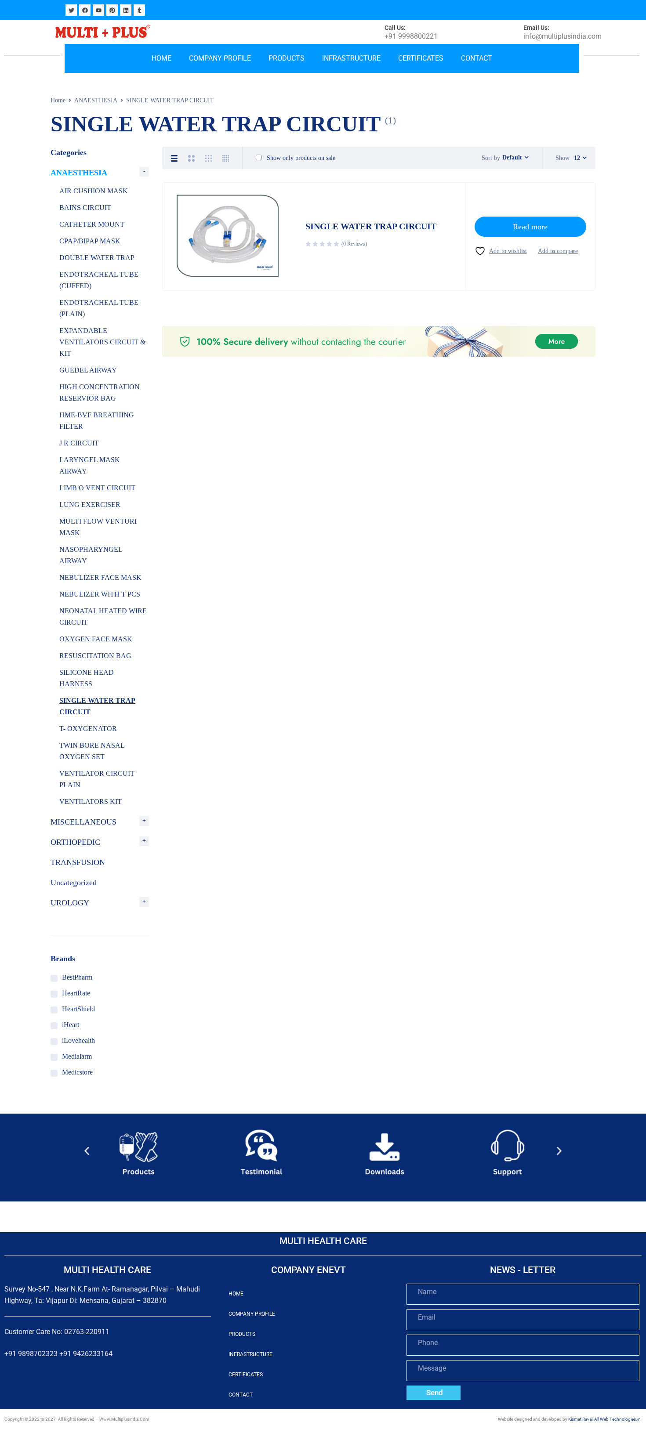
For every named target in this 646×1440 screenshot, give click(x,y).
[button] (86, 1151)
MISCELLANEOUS (83, 822)
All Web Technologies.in (617, 1419)
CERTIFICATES (420, 58)
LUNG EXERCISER (89, 504)
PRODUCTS (287, 58)
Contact (476, 58)
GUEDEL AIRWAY (88, 370)
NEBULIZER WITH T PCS (99, 594)
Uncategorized (74, 882)
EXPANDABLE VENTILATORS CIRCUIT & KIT (102, 342)
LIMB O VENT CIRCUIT (97, 488)
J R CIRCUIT (79, 443)
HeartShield (78, 1009)
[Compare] (558, 251)
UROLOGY (70, 902)
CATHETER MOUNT (91, 224)
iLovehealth (78, 1040)
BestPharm (77, 977)
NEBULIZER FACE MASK (100, 577)
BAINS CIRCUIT (85, 207)
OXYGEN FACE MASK (95, 639)
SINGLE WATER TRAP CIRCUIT (370, 226)
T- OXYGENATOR (88, 728)
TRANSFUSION (78, 862)
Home (161, 58)
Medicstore (77, 1072)
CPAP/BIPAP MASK (89, 241)
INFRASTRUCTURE (351, 58)
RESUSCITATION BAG (95, 655)
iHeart (70, 1024)
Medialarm (77, 1056)
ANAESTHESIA (95, 100)
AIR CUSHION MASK (93, 191)
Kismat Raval (580, 1419)
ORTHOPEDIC (75, 842)
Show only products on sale (300, 158)
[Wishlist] (501, 251)
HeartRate (76, 993)
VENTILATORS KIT (90, 801)
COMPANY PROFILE (220, 58)
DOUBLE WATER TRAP (96, 257)
